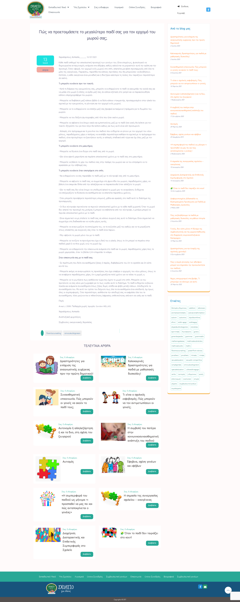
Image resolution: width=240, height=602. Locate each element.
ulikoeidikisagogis (192, 369)
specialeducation (178, 369)
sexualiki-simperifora (194, 360)
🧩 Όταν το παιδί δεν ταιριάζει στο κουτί (187, 188)
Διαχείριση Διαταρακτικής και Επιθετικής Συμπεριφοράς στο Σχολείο (74, 541)
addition (192, 308)
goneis (196, 331)
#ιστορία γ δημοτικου (179, 308)
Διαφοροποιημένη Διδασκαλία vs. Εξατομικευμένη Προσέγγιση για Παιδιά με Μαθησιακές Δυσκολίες (188, 201)
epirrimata (175, 331)
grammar (189, 336)
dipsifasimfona (194, 317)
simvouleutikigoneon (72, 333)
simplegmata (176, 364)
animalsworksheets (179, 312)
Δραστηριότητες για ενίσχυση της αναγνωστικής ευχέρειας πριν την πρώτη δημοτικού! (76, 367)
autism (174, 317)
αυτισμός (181, 374)
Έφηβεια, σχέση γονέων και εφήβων (185, 134)
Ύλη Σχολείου (65, 576)
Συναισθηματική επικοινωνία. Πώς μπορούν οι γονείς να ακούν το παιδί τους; (77, 400)
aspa (45, 70)
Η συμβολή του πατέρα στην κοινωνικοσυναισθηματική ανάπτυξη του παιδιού (143, 434)
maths (188, 346)
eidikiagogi (193, 322)
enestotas (194, 327)
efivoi (173, 322)
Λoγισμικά (79, 576)
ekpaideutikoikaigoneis (180, 327)
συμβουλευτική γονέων (188, 383)
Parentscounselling (53, 333)
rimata (201, 355)
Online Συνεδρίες (95, 576)
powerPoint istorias (195, 350)
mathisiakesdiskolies (194, 341)
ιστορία (196, 379)
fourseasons (186, 331)
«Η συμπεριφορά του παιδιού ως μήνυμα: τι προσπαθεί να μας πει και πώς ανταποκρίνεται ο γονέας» (77, 503)
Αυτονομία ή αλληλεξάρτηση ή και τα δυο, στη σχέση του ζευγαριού (75, 432)
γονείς (201, 374)
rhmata (194, 355)
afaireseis (201, 308)
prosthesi (175, 355)
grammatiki (199, 336)
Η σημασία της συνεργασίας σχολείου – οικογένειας (141, 497)
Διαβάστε (87, 377)
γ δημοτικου (192, 374)
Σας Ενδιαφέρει (67, 357)
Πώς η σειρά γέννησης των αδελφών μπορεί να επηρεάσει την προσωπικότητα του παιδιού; (187, 264)
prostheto (184, 355)
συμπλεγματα (176, 388)
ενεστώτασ (187, 379)
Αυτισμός (68, 461)
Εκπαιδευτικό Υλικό (47, 576)
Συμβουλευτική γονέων (116, 576)
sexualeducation (177, 360)
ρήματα (174, 383)
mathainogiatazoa (178, 341)
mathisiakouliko (177, 346)
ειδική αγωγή (176, 379)
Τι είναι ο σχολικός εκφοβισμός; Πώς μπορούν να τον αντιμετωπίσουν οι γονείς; (139, 400)
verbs (174, 374)
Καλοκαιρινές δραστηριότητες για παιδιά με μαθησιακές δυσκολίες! (141, 367)
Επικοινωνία (136, 576)
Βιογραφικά (169, 576)
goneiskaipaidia (177, 336)
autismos (182, 317)
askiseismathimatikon (196, 312)
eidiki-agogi (182, 322)
